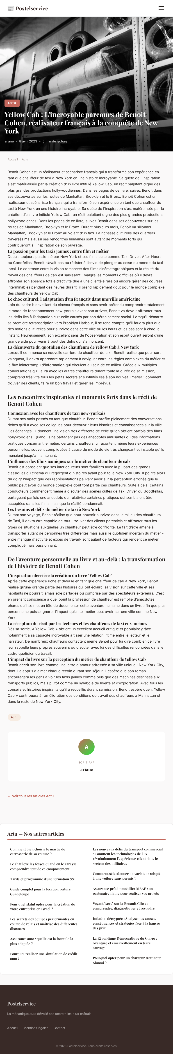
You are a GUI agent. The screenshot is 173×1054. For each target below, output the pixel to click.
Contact (59, 1028)
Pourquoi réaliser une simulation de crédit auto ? (43, 956)
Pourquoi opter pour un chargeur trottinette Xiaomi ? (127, 960)
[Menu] (161, 8)
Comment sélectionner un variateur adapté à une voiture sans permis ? (127, 876)
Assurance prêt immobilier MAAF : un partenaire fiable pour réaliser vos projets (126, 891)
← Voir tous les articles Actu (31, 796)
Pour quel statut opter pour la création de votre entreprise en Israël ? (42, 906)
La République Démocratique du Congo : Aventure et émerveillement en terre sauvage (125, 943)
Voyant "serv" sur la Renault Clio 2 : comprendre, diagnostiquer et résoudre (124, 905)
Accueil (13, 159)
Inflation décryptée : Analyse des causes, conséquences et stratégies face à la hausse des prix (126, 923)
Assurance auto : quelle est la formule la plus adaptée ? (41, 941)
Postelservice (27, 8)
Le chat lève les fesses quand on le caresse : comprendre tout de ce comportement (44, 866)
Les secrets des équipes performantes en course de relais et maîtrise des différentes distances (43, 924)
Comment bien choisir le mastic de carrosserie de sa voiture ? (37, 851)
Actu (12, 103)
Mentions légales (35, 1028)
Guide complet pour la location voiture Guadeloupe (40, 891)
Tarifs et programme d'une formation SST (43, 879)
